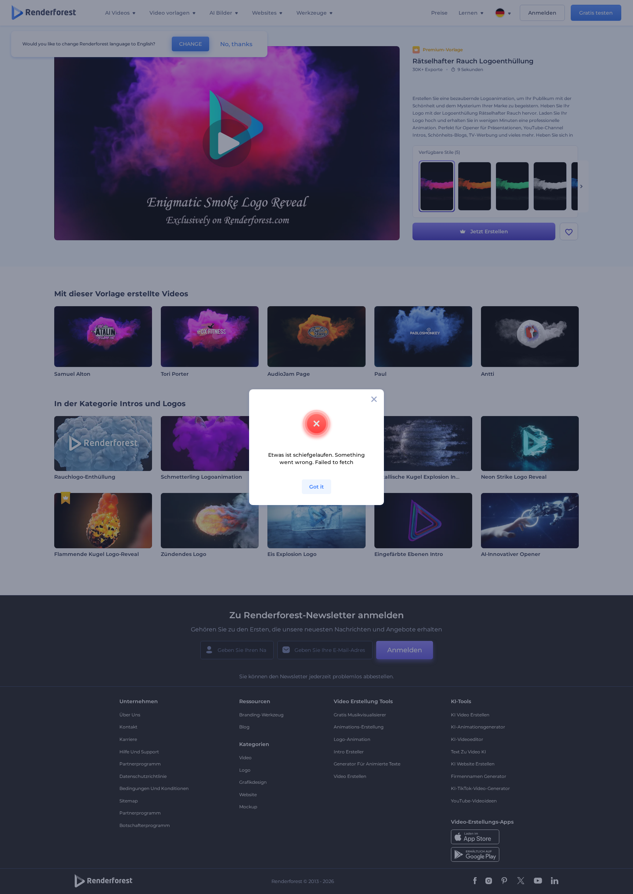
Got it (316, 486)
